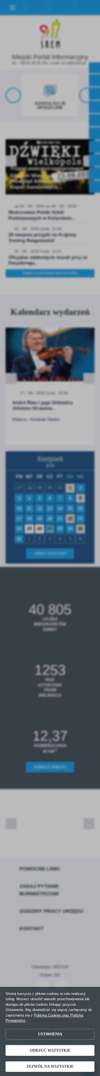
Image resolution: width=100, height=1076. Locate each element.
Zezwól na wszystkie (50, 1066)
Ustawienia (50, 1034)
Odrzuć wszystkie (50, 1050)
